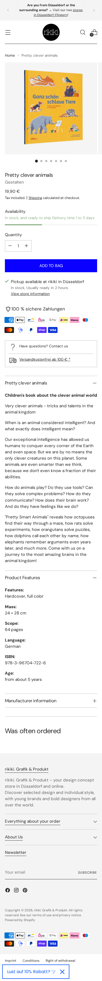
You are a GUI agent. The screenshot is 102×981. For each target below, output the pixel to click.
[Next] (94, 10)
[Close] (62, 972)
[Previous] (8, 10)
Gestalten (14, 182)
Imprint (10, 960)
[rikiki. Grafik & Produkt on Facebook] (8, 891)
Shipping (35, 197)
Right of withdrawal (60, 960)
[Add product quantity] (26, 246)
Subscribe (87, 872)
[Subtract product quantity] (10, 246)
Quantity (13, 235)
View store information (30, 293)
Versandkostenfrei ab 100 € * (44, 359)
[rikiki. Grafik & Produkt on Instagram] (17, 891)
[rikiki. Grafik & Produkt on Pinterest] (25, 891)
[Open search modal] (82, 32)
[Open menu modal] (7, 32)
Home (10, 55)
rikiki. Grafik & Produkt (50, 910)
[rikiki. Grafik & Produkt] (51, 32)
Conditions (31, 960)
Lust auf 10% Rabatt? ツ (31, 972)
